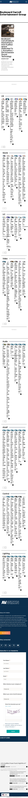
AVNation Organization (9, 246)
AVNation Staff (5, 58)
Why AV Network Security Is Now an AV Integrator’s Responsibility (19, 446)
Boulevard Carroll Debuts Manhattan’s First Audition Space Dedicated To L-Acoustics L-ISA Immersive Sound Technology (7, 47)
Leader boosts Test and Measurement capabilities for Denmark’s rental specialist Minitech (18, 773)
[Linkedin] (9, 645)
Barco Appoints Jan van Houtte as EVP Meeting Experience (8, 170)
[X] (13, 645)
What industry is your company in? (12, 684)
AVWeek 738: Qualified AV (12, 224)
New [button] (6, 706)
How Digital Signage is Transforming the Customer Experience (2, 113)
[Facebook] (1, 645)
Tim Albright (19, 461)
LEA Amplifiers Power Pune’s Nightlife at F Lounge (12, 274)
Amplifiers (2, 766)
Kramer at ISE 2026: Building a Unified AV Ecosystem (23, 444)
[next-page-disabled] (5, 208)
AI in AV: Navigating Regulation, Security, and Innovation (7, 111)
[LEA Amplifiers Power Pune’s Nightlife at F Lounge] (14, 752)
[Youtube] (18, 645)
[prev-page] (2, 147)
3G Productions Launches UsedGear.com (4, 567)
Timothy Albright (2, 127)
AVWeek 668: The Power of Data (19, 226)
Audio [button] (9, 706)
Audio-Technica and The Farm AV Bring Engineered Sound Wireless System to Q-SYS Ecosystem (19, 368)
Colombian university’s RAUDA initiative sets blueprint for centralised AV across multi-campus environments (4, 454)
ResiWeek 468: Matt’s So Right (12, 565)
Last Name (6, 668)
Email (4, 676)
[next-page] (4, 147)
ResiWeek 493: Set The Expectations (8, 565)
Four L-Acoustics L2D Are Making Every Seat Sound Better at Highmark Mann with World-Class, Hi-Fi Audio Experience (18, 780)
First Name (6, 660)
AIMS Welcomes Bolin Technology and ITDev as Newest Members (4, 277)
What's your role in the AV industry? (12, 694)
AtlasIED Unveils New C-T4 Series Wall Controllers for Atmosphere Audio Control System (19, 517)
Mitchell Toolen (15, 114)
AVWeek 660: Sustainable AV (15, 106)
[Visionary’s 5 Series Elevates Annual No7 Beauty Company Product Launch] (5, 788)
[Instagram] (5, 645)
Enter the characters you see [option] (12, 704)
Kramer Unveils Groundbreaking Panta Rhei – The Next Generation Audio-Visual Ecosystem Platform (19, 179)
